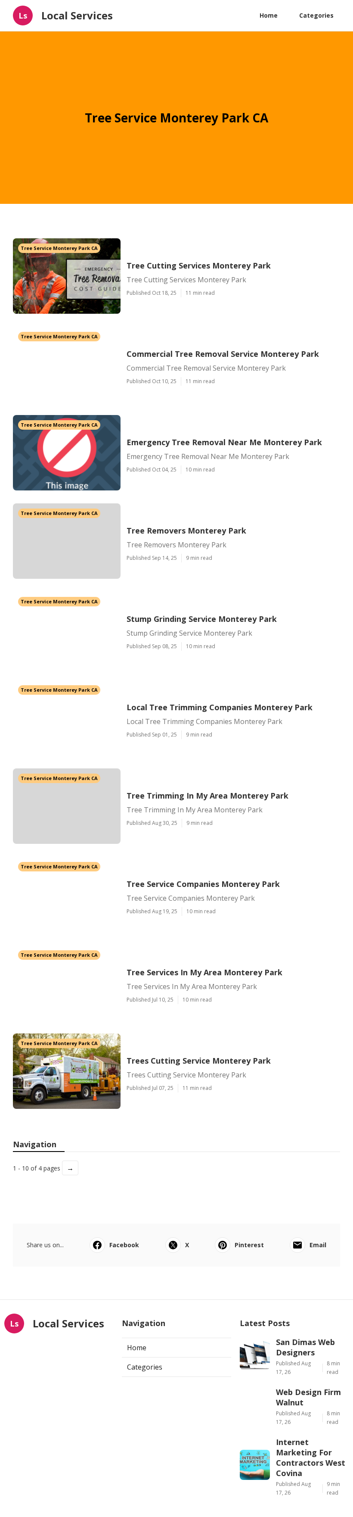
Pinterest (249, 1245)
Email (318, 1245)
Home (269, 15)
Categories (316, 15)
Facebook (124, 1245)
